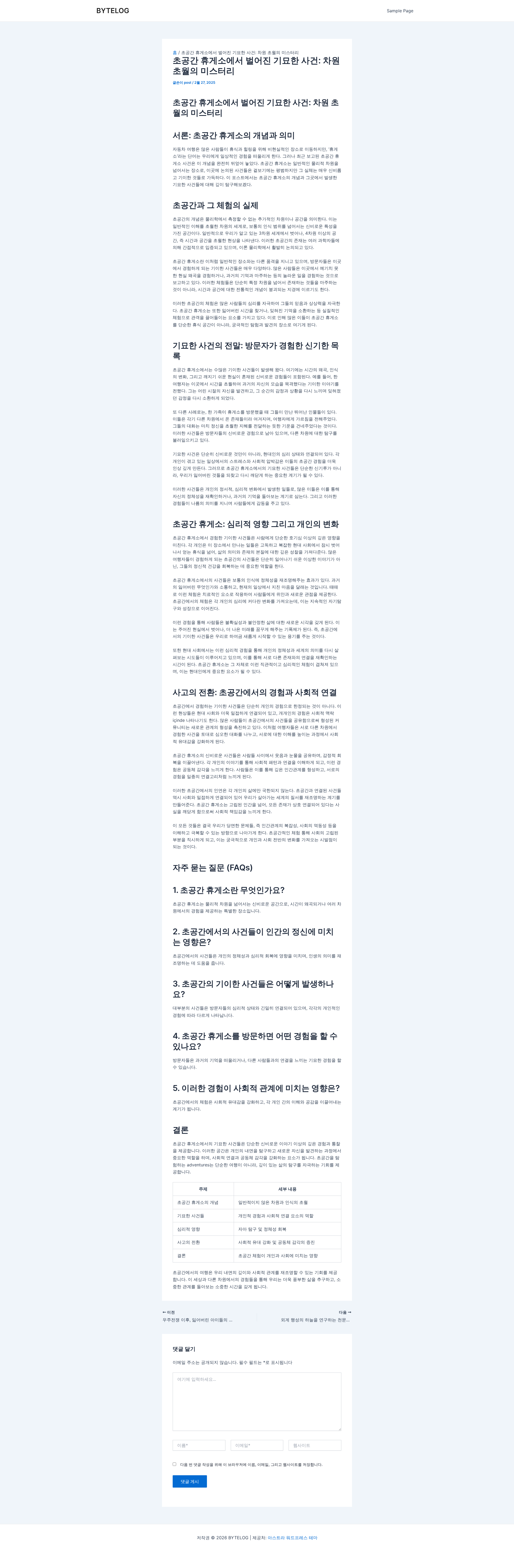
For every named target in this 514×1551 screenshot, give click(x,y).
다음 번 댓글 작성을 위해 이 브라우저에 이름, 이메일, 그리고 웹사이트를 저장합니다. (251, 1464)
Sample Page (400, 10)
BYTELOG (112, 10)
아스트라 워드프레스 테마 (293, 1537)
